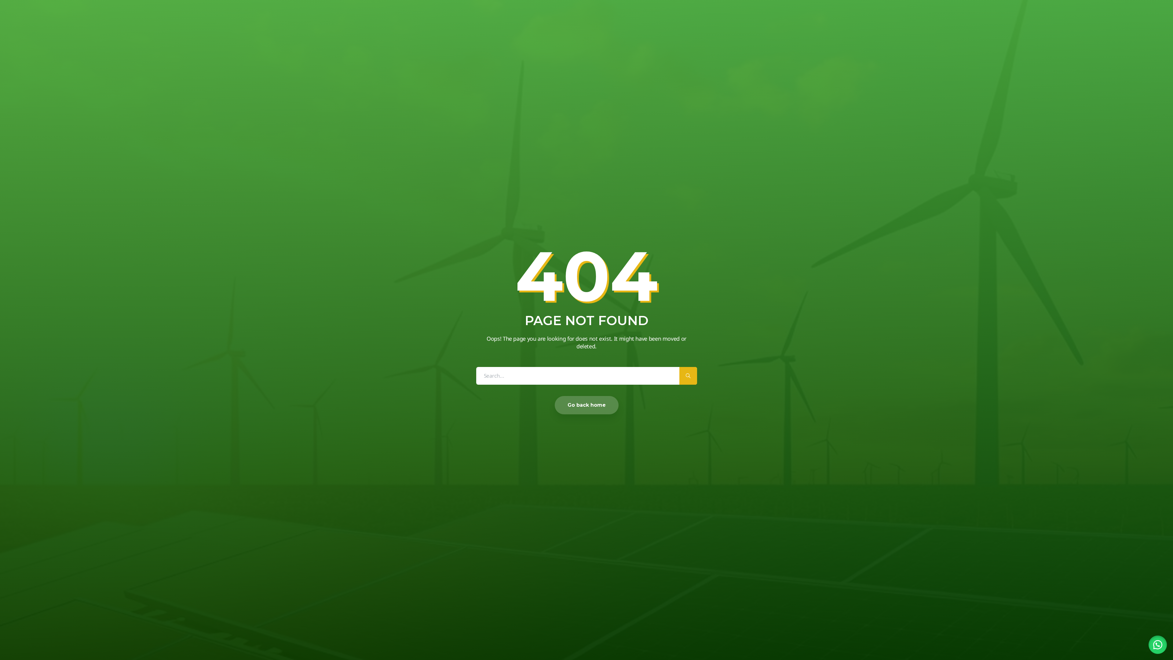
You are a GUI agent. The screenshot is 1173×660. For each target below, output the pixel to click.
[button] (1158, 645)
